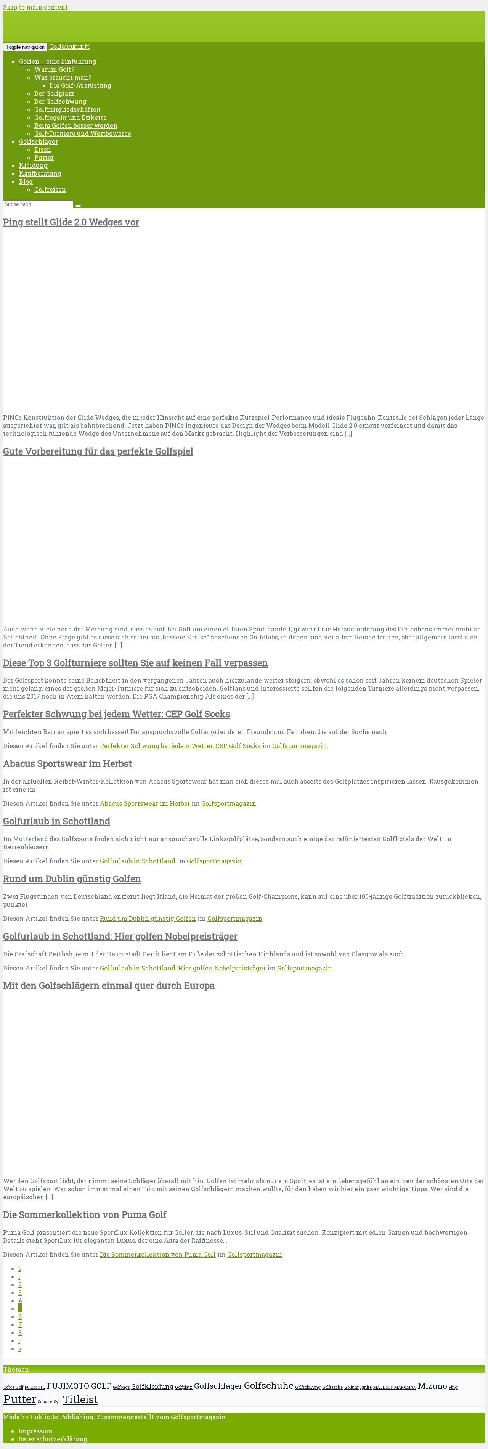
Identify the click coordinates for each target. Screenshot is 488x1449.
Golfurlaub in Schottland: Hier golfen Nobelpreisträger (120, 936)
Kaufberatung (40, 173)
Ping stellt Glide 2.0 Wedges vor (71, 222)
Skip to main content (35, 7)
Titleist (80, 1399)
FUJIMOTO (35, 1387)
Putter (44, 157)
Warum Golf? (54, 69)
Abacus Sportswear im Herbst (67, 763)
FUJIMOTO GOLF (79, 1385)
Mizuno (432, 1385)
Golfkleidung (152, 1386)
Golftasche (332, 1387)
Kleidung (33, 165)
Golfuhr (351, 1387)
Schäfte (45, 1401)
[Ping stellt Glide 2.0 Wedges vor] (126, 403)
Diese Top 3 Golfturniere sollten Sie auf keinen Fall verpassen (135, 663)
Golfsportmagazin (299, 746)
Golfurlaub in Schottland (56, 821)
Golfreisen (50, 189)
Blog (26, 181)
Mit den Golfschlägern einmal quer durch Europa (109, 985)
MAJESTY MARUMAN (394, 1387)
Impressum (35, 1431)
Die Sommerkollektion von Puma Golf (85, 1214)
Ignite (366, 1387)
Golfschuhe (269, 1385)
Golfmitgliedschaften (67, 109)
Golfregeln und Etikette (70, 117)
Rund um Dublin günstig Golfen (72, 878)
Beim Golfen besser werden (75, 125)
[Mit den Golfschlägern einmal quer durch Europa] (130, 1167)
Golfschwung (308, 1387)
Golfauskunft (69, 46)
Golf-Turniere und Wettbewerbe (82, 133)
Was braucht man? (62, 77)
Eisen (42, 149)
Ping (453, 1387)
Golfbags (121, 1387)
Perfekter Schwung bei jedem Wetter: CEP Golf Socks (116, 714)
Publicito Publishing (61, 1417)
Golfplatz (184, 1387)
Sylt (57, 1401)
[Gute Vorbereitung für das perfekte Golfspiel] (115, 615)
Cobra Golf (13, 1387)
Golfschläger (38, 141)
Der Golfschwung (60, 101)
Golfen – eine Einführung (57, 61)
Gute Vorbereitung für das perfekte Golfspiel (98, 451)
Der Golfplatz (54, 93)
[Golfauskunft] (61, 32)
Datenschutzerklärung (52, 1439)
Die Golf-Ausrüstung (80, 85)
